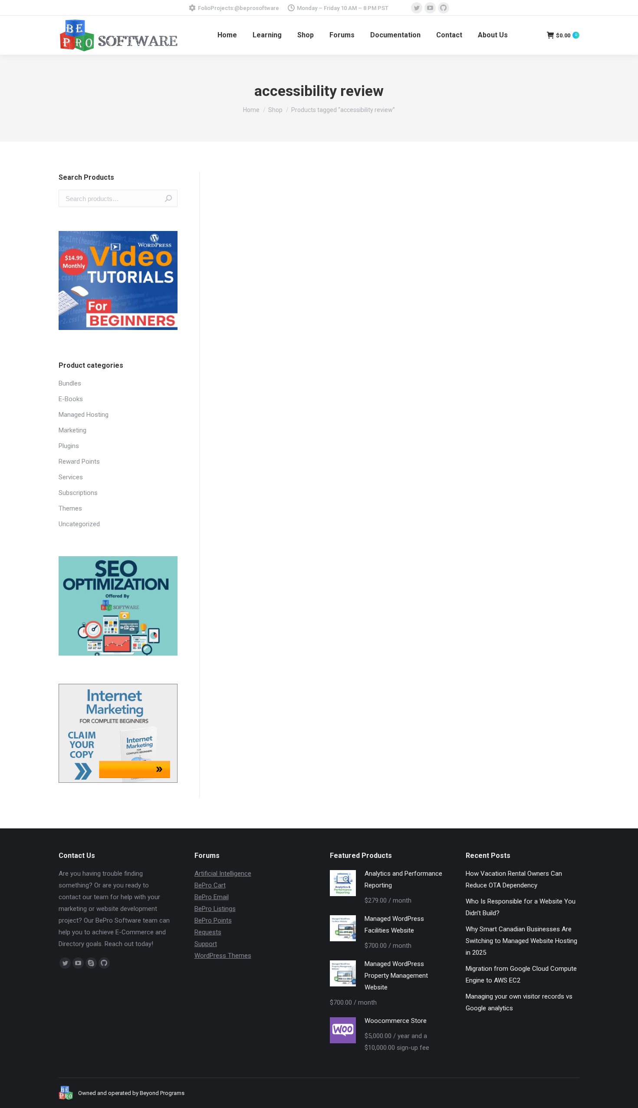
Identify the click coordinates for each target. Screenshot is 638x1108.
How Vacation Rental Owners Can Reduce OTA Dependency (514, 879)
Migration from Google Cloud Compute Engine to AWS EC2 (521, 974)
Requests (207, 932)
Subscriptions (78, 493)
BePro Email (211, 897)
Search (168, 198)
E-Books (71, 399)
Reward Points (79, 461)
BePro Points (213, 920)
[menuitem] (227, 35)
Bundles (70, 383)
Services (71, 477)
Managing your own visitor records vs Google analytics (519, 1002)
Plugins (69, 446)
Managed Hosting (84, 415)
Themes (70, 508)
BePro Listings (215, 909)
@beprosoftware (256, 8)
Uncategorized (79, 524)
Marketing (72, 430)
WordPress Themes (222, 956)
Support (205, 944)
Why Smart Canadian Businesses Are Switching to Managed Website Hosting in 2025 (521, 940)
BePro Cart (210, 885)
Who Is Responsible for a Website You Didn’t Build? (521, 907)
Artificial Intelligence (222, 873)
